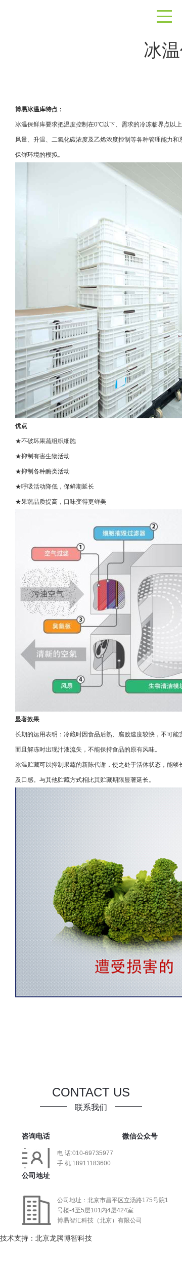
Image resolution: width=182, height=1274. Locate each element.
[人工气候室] (25, 10)
